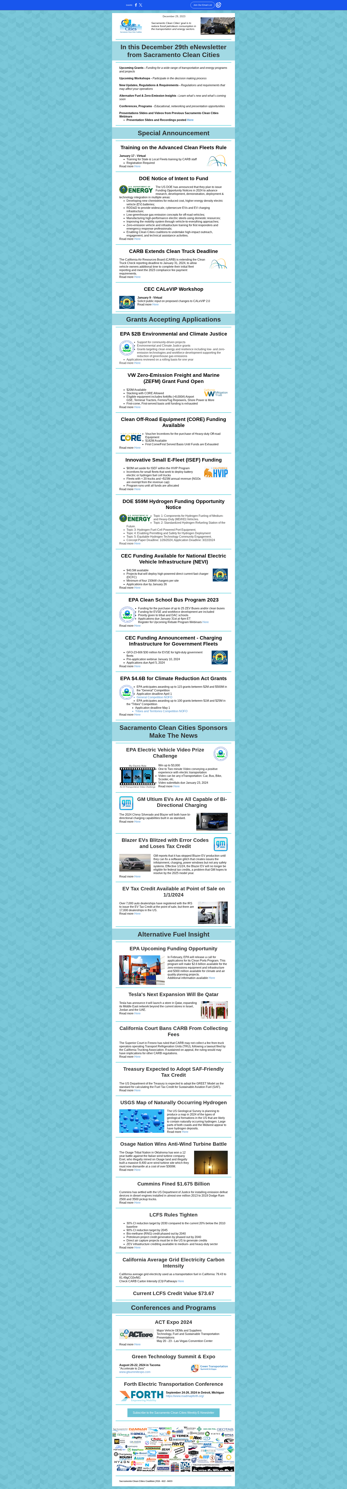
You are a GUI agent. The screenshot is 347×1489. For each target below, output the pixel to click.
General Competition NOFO (155, 697)
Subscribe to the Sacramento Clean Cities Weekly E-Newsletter (173, 1412)
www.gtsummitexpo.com (134, 1371)
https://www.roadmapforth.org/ (185, 1396)
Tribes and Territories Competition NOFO (161, 711)
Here (190, 120)
